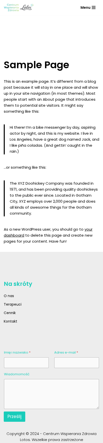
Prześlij (15, 417)
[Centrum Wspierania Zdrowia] (19, 7)
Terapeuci (13, 304)
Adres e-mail (66, 352)
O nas (9, 295)
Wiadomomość (17, 374)
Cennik (10, 312)
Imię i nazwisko (17, 352)
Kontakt (10, 321)
